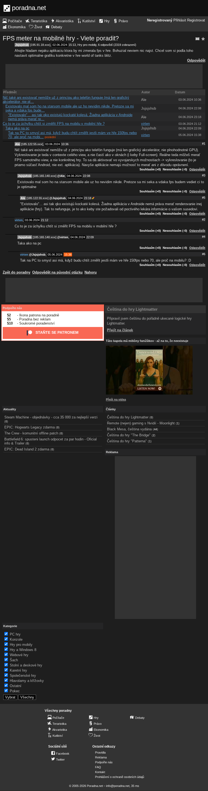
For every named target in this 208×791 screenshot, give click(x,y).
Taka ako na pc (17, 128)
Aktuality (9, 409)
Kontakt (100, 772)
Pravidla (100, 752)
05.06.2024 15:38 (189, 134)
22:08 (86, 175)
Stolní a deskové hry (26, 665)
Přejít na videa (116, 399)
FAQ (98, 767)
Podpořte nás (12, 308)
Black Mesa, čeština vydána (129, 429)
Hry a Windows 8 (23, 650)
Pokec (15, 691)
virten (145, 124)
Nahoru (90, 272)
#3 (203, 175)
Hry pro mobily (86, 44)
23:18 (87, 198)
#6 (203, 254)
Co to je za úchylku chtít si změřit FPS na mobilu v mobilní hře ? (54, 124)
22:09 (90, 237)
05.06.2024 (55, 254)
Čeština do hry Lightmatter (132, 309)
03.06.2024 (52, 144)
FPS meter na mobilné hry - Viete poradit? (61, 38)
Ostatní (15, 686)
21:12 (44, 220)
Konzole (16, 639)
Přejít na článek (120, 330)
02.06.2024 (60, 44)
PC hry (15, 634)
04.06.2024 (74, 175)
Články (111, 409)
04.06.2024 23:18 (189, 117)
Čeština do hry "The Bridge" (129, 435)
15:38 (68, 254)
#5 (203, 197)
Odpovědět (196, 60)
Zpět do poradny (16, 272)
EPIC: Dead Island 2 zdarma (26, 449)
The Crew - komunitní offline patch (31, 433)
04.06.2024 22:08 (189, 108)
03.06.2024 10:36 (189, 99)
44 (155, 429)
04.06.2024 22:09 (189, 128)
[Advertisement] (104, 76)
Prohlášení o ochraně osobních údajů (119, 777)
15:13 (72, 44)
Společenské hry (23, 676)
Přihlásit (179, 20)
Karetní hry (18, 670)
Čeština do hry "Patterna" (127, 441)
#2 (203, 219)
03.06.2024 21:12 (189, 123)
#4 (203, 236)
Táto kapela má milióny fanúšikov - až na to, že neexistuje (147, 340)
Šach (14, 660)
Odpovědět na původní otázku (57, 272)
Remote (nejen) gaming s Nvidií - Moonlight (141, 423)
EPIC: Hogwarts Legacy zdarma (29, 427)
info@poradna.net (117, 785)
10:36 (65, 144)
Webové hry (19, 655)
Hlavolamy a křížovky (27, 681)
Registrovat (196, 20)
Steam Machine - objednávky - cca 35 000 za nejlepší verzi (51, 417)
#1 (203, 143)
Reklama (101, 757)
